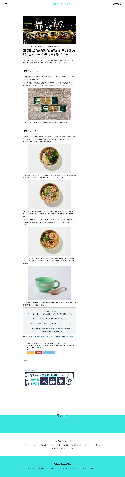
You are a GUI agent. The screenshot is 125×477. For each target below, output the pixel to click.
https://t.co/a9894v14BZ (44, 328)
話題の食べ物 (77, 445)
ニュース (32, 370)
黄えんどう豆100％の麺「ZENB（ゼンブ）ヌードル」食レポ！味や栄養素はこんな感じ (51, 337)
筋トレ (28, 445)
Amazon (30, 353)
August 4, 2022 (58, 331)
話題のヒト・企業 (67, 448)
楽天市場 (39, 352)
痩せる (98, 445)
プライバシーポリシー (69, 469)
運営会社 (41, 469)
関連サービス (94, 469)
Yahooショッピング (49, 352)
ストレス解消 (55, 445)
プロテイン (88, 445)
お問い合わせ (30, 469)
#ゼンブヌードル (31, 314)
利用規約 (83, 469)
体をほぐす (44, 445)
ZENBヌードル (26, 370)
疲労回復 (66, 445)
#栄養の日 (51, 312)
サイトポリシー (53, 469)
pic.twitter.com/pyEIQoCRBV (61, 328)
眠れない (55, 448)
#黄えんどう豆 (46, 314)
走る (35, 445)
